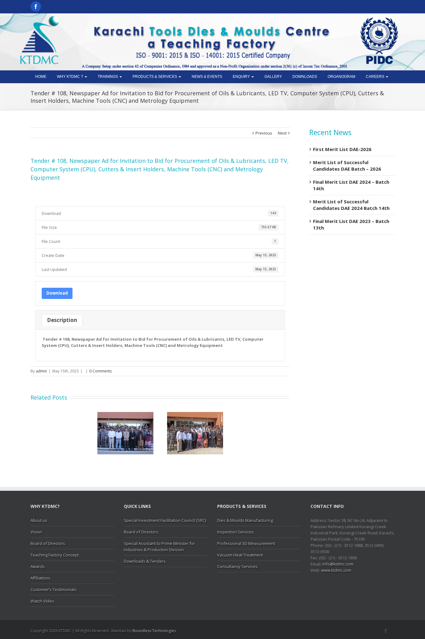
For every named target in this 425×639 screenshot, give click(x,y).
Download (57, 293)
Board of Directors (47, 543)
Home (40, 76)
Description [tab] (62, 320)
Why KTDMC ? (70, 76)
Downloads (304, 76)
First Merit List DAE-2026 (342, 149)
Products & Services (155, 76)
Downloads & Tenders (145, 561)
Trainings (108, 76)
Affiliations (40, 578)
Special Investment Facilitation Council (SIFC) (165, 520)
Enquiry (242, 76)
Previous (263, 133)
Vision (36, 532)
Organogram (341, 76)
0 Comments (100, 371)
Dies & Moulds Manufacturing (245, 520)
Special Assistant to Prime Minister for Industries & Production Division (159, 546)
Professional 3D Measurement (246, 543)
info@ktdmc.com (337, 564)
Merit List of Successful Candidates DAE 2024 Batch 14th (351, 204)
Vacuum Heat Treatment (240, 555)
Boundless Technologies (154, 630)
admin (41, 371)
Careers (375, 76)
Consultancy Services (237, 566)
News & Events (207, 76)
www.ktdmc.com (336, 570)
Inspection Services (235, 532)
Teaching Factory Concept (54, 555)
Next (282, 133)
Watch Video (42, 601)
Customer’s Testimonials (53, 589)
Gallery (273, 76)
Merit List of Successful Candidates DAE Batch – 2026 (347, 165)
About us (38, 520)
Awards (37, 566)
